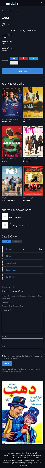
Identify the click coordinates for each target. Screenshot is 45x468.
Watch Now (22, 71)
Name (4, 336)
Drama (28, 31)
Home (4, 11)
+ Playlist (8, 24)
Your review (6, 310)
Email (4, 346)
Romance (17, 119)
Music (10, 11)
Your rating (5, 303)
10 (22, 306)
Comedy (22, 31)
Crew (17, 241)
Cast (6, 241)
